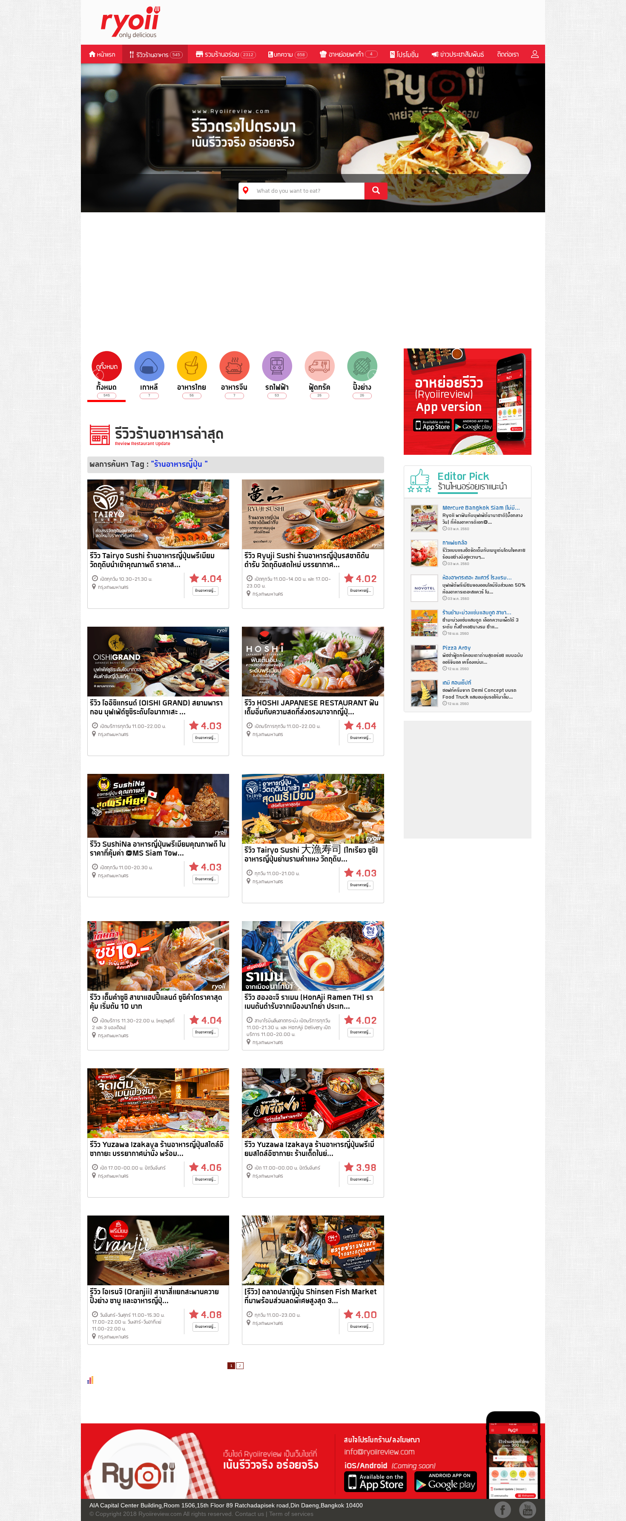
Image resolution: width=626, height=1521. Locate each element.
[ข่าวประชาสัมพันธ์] (457, 54)
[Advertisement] (313, 278)
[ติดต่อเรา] (507, 54)
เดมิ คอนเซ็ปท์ (456, 683)
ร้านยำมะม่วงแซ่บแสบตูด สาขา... (476, 613)
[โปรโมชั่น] (403, 54)
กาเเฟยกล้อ (454, 543)
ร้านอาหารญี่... (205, 591)
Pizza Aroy (456, 648)
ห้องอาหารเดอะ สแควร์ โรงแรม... (477, 578)
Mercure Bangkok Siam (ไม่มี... (481, 508)
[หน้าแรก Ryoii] (135, 22)
